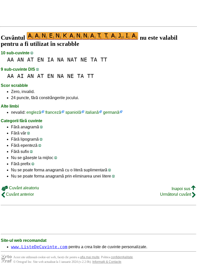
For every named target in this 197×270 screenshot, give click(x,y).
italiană (92, 112)
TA (94, 59)
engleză (33, 112)
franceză (53, 112)
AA (10, 59)
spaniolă (73, 112)
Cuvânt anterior (19, 194)
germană (111, 112)
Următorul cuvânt (176, 194)
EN (40, 59)
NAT (72, 59)
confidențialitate (122, 257)
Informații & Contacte (106, 262)
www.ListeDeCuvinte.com (39, 246)
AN (20, 59)
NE (84, 59)
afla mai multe (90, 257)
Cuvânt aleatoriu (23, 188)
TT (104, 59)
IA (50, 59)
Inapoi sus (181, 188)
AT (30, 59)
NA (60, 59)
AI (20, 76)
